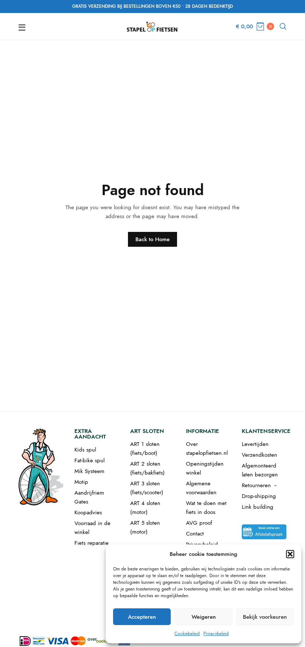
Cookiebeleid (187, 633)
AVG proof (199, 523)
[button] (290, 554)
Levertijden (255, 444)
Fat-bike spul (89, 460)
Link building (257, 507)
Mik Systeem (89, 471)
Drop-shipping (259, 496)
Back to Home (152, 239)
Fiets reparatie (91, 543)
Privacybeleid (216, 633)
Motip (81, 482)
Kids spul (85, 450)
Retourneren (256, 485)
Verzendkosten (259, 455)
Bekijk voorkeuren (265, 617)
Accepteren (142, 617)
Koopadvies (88, 512)
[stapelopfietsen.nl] (152, 26)
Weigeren (204, 617)
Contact (195, 534)
